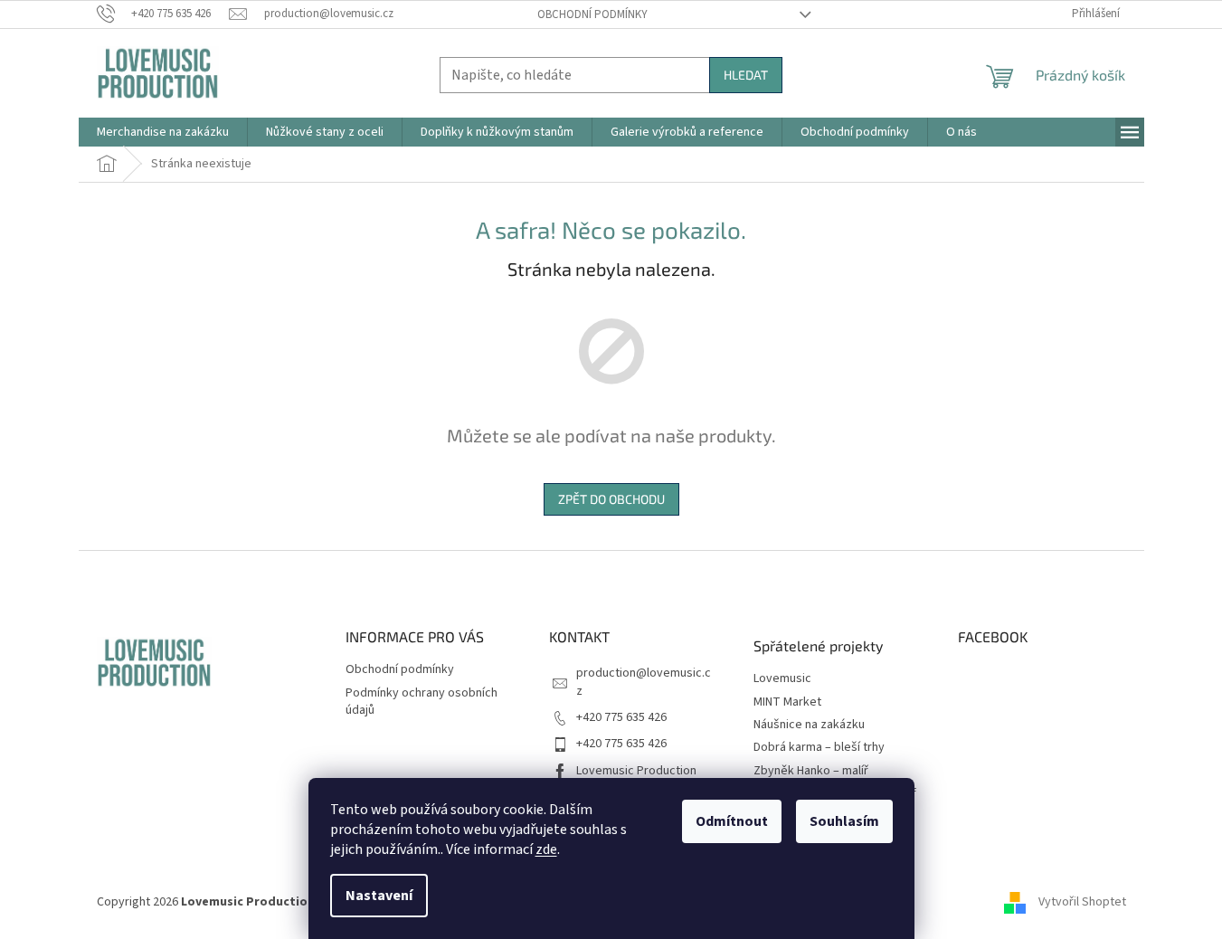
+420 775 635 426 (621, 717)
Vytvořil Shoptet (1082, 902)
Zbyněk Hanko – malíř (810, 771)
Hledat (746, 74)
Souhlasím (844, 821)
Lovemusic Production (636, 771)
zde (546, 849)
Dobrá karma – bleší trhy (819, 747)
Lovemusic (782, 679)
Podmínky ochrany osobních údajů (421, 701)
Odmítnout (732, 821)
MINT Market (787, 702)
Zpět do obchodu (611, 499)
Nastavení (379, 896)
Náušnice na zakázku (809, 725)
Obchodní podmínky (592, 14)
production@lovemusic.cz (643, 681)
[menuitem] (163, 132)
